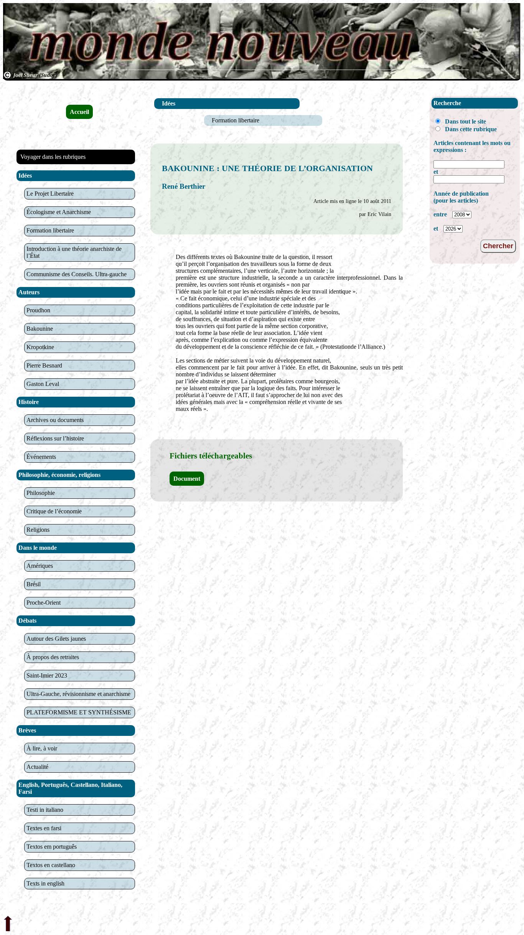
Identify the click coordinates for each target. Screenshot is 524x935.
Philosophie (40, 493)
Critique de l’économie (54, 511)
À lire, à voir (41, 748)
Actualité (37, 767)
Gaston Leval (42, 384)
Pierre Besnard (44, 365)
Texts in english (45, 883)
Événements (41, 456)
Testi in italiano (44, 809)
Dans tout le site (465, 121)
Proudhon (38, 310)
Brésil (33, 584)
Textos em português (51, 846)
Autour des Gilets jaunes (56, 638)
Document (186, 478)
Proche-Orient (43, 602)
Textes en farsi (43, 828)
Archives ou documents (55, 420)
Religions (37, 529)
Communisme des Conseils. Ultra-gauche (76, 274)
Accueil (79, 112)
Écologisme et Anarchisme (58, 212)
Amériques (39, 565)
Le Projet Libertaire (50, 193)
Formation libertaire (50, 230)
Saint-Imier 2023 (46, 675)
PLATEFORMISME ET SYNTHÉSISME (78, 712)
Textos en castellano (50, 865)
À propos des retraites (52, 657)
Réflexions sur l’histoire (55, 438)
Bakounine (39, 328)
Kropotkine (40, 347)
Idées (168, 103)
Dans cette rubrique (471, 129)
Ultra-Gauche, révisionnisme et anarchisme (78, 694)
